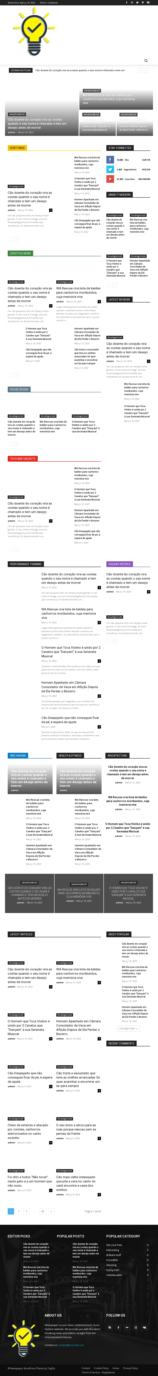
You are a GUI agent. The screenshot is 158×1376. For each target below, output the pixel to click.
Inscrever (144, 179)
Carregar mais (127, 1028)
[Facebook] (126, 3)
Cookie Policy (101, 1368)
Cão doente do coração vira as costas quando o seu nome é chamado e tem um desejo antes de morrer (21, 428)
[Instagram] (132, 3)
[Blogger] (109, 1327)
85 (43, 1211)
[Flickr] (127, 1327)
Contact (86, 1368)
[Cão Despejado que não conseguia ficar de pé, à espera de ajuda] (64, 224)
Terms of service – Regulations (98, 1372)
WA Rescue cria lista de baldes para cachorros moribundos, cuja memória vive (78, 292)
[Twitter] (137, 3)
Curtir (146, 159)
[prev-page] (10, 238)
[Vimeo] (142, 3)
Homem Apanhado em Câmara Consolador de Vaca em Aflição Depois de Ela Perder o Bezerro (140, 268)
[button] (145, 60)
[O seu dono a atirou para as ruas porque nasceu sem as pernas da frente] (78, 1109)
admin (11, 210)
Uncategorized (17, 114)
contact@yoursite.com (71, 1345)
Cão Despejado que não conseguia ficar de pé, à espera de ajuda (87, 224)
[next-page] (16, 238)
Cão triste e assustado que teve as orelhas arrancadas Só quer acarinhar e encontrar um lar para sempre (86, 356)
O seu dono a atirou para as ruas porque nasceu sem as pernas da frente (76, 1129)
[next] (146, 70)
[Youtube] (148, 3)
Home (116, 1368)
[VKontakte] (144, 1327)
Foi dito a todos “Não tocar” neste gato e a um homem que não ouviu (30, 1181)
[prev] (140, 70)
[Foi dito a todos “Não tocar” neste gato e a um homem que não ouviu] (30, 1161)
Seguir (146, 169)
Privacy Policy (130, 1368)
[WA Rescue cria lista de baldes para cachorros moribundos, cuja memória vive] (116, 93)
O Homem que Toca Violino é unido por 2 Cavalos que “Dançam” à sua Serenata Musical (86, 426)
